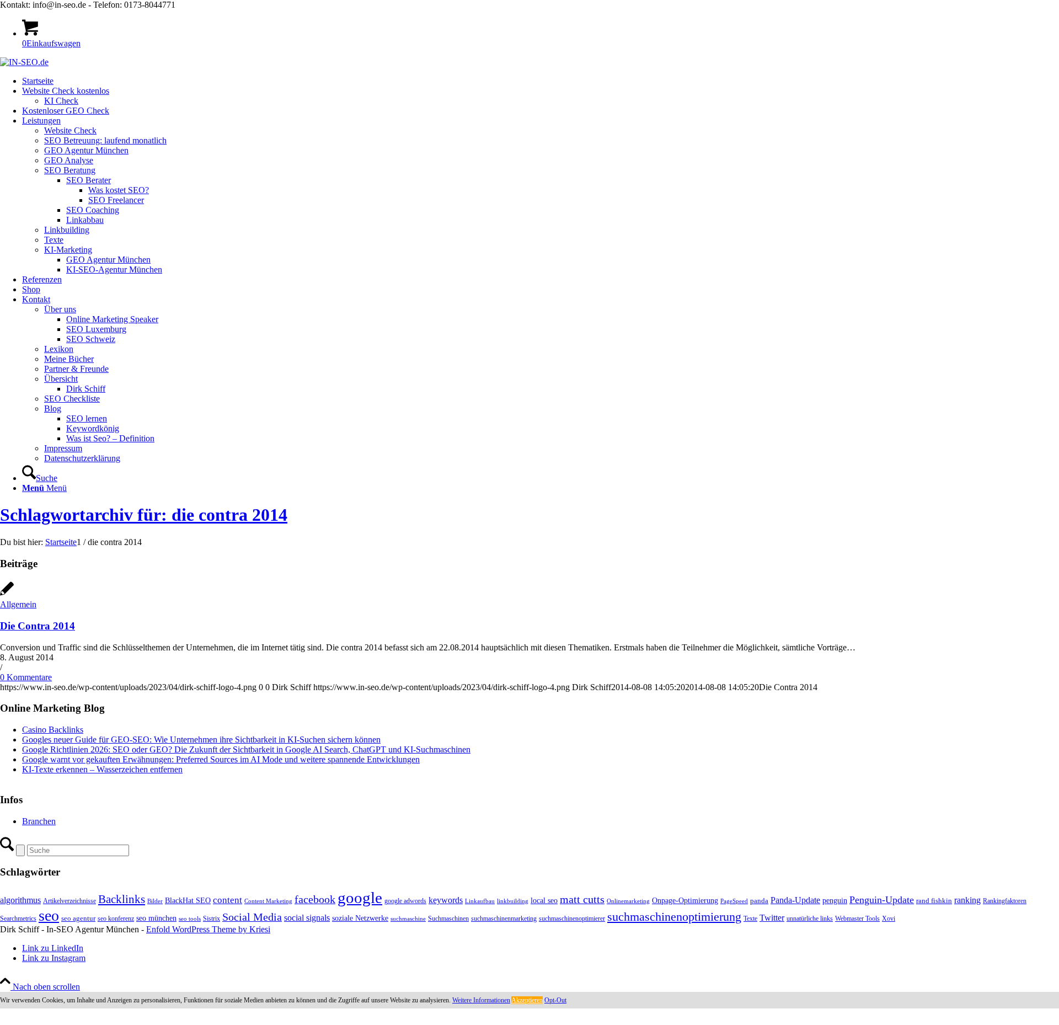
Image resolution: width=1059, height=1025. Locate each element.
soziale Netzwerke (360, 918)
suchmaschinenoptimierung (674, 916)
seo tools (190, 919)
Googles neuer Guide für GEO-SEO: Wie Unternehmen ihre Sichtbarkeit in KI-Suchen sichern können (201, 739)
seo (49, 915)
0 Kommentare (26, 677)
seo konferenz (116, 918)
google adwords (405, 901)
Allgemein (18, 604)
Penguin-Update (881, 899)
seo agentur (78, 918)
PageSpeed (734, 901)
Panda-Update (795, 900)
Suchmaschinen (448, 918)
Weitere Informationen (481, 1000)
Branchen (39, 821)
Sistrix (211, 918)
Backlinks (121, 899)
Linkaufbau (480, 901)
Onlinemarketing (628, 901)
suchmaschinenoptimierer (572, 918)
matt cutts (582, 899)
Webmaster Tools (857, 918)
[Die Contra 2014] (7, 594)
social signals (307, 917)
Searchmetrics (18, 918)
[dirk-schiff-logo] (24, 62)
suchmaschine (408, 919)
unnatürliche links (810, 918)
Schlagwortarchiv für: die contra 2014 (143, 515)
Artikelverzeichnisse (69, 901)
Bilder (155, 901)
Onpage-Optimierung (685, 900)
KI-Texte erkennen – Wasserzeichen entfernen (102, 769)
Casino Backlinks (52, 729)
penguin (834, 900)
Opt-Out (555, 1000)
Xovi (888, 918)
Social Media (252, 917)
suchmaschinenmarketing (504, 918)
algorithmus (20, 900)
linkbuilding (512, 901)
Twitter (772, 917)
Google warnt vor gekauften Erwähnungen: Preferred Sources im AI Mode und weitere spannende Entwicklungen (221, 759)
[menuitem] (540, 81)
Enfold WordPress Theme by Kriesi (208, 929)
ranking (967, 900)
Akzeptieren (527, 1000)
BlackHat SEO (188, 900)
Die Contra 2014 (37, 626)
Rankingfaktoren (1004, 901)
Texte (750, 918)
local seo (544, 900)
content (227, 900)
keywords (446, 900)
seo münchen (156, 918)
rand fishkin (934, 900)
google (360, 897)
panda (759, 900)
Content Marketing (268, 901)
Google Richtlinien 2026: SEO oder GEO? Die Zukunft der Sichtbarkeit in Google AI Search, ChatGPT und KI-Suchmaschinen (246, 749)
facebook (315, 899)
